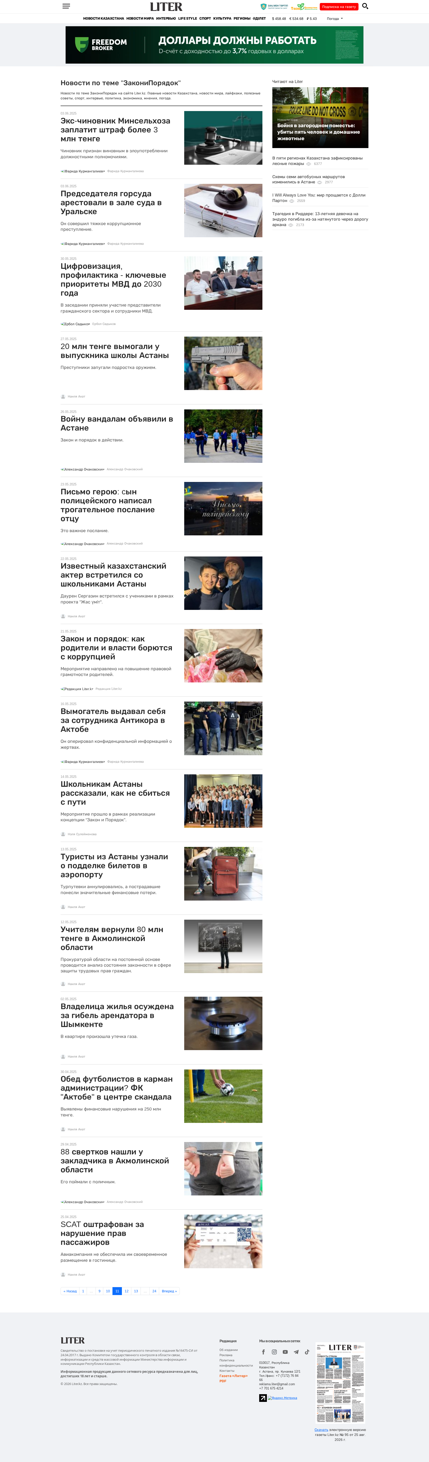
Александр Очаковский (125, 469)
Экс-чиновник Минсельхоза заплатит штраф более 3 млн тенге (115, 129)
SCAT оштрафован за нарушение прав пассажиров (102, 1233)
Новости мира (140, 18)
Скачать (321, 1430)
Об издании (228, 1350)
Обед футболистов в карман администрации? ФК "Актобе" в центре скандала (117, 1087)
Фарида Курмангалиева (125, 171)
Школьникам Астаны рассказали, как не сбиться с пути (115, 793)
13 (136, 1291)
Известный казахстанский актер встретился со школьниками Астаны (113, 574)
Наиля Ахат (76, 396)
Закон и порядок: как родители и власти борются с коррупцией (116, 647)
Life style (187, 18)
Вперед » (169, 1291)
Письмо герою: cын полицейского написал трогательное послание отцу (108, 505)
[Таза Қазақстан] (305, 6)
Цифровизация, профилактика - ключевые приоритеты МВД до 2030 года (113, 279)
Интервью (166, 18)
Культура (222, 18)
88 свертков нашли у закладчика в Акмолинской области (115, 1160)
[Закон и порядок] (275, 6)
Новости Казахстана (103, 18)
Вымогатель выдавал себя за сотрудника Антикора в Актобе (113, 720)
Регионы (242, 18)
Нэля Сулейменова (82, 834)
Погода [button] (333, 19)
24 (154, 1291)
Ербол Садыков (104, 324)
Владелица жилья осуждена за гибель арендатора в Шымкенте (117, 1015)
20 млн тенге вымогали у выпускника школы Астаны (115, 351)
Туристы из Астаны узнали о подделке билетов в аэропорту (114, 865)
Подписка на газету (339, 7)
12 (127, 1291)
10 (108, 1291)
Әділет (259, 18)
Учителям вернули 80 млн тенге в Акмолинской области (112, 938)
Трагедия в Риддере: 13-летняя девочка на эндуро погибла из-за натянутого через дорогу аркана (320, 219)
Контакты (226, 1371)
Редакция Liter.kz (109, 689)
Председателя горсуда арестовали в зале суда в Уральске (111, 202)
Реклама (225, 1355)
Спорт (205, 18)
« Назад (70, 1291)
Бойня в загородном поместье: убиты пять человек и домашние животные (318, 132)
